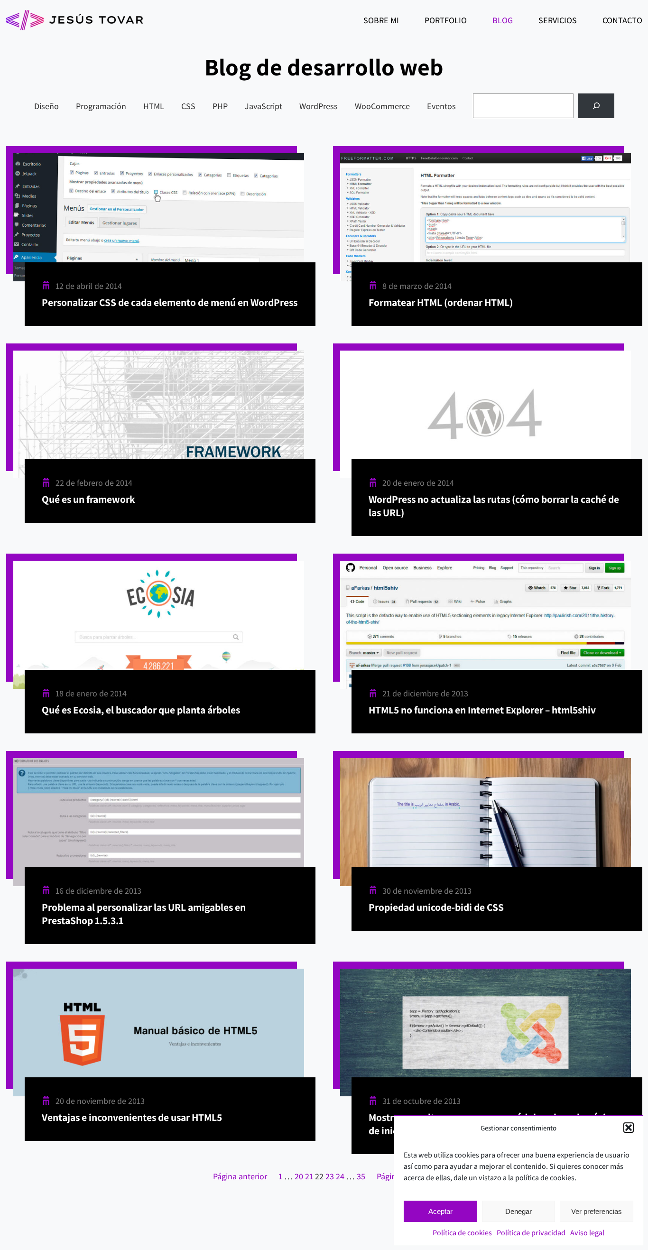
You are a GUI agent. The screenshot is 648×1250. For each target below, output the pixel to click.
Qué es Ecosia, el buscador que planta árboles (141, 709)
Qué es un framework (88, 499)
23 (329, 1176)
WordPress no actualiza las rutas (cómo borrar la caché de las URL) (494, 505)
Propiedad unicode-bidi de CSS (436, 907)
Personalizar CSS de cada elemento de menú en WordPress (169, 302)
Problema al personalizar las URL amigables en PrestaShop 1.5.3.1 (144, 913)
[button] (628, 1127)
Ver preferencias (596, 1211)
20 (299, 1176)
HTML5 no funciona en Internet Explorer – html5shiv (482, 709)
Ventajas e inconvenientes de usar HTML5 (132, 1117)
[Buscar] (596, 105)
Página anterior (240, 1176)
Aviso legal (587, 1233)
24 (340, 1176)
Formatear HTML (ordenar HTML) (441, 302)
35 (361, 1176)
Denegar (518, 1211)
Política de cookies (462, 1233)
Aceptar (440, 1211)
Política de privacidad (531, 1233)
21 (309, 1176)
